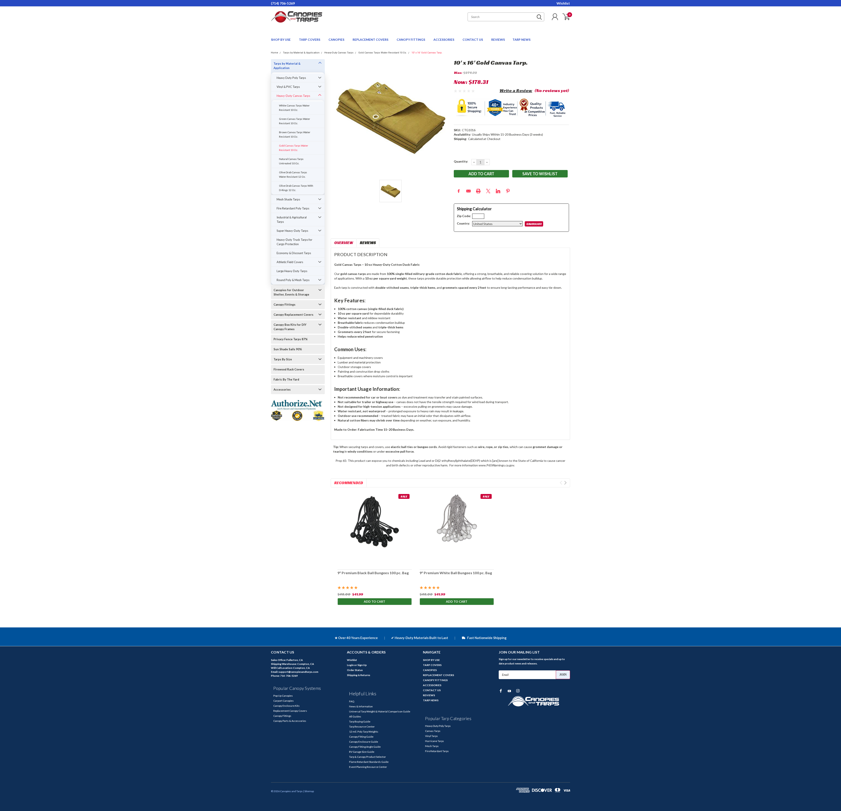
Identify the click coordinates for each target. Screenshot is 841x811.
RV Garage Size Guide (361, 751)
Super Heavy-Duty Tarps (292, 230)
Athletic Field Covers (290, 262)
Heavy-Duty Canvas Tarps (338, 52)
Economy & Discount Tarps (294, 253)
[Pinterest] (508, 191)
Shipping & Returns (358, 675)
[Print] (478, 191)
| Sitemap (308, 791)
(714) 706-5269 (283, 3)
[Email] (468, 191)
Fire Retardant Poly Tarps (293, 208)
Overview (343, 242)
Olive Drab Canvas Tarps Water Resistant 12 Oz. (293, 174)
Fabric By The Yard (286, 379)
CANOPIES (337, 39)
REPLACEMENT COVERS (371, 39)
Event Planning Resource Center (368, 767)
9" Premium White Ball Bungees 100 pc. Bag (455, 573)
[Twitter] (488, 191)
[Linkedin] (498, 191)
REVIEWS (498, 39)
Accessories (282, 389)
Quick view (374, 529)
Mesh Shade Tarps (288, 199)
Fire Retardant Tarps (437, 751)
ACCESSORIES (444, 39)
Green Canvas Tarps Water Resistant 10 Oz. (294, 121)
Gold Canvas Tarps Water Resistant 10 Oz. (382, 52)
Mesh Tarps (432, 746)
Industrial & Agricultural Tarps (292, 219)
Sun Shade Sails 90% (288, 349)
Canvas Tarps (432, 731)
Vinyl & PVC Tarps (288, 87)
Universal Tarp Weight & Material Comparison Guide (379, 711)
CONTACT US (473, 39)
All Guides (355, 716)
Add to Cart (374, 601)
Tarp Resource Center (362, 726)
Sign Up (362, 665)
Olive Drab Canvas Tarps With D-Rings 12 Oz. (296, 188)
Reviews (368, 242)
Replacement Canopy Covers (290, 710)
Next (565, 482)
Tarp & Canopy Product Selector (367, 756)
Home (274, 52)
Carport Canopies (283, 700)
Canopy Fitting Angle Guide (365, 746)
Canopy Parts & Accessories (289, 720)
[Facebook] (458, 191)
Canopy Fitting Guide (361, 736)
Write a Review (516, 90)
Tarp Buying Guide (359, 721)
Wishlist (563, 3)
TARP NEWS (521, 39)
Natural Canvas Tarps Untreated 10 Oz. (291, 161)
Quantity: (461, 161)
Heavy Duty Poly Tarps (291, 78)
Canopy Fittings (284, 304)
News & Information (361, 706)
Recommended (348, 482)
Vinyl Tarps (431, 736)
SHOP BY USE (281, 39)
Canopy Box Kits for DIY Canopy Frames (290, 327)
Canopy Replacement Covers (293, 314)
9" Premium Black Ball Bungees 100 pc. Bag (372, 573)
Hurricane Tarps (434, 741)
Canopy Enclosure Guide (363, 741)
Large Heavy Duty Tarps (292, 271)
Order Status (355, 670)
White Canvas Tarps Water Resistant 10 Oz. (294, 108)
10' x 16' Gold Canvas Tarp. (427, 52)
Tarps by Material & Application (301, 52)
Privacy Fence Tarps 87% (291, 339)
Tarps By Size (283, 359)
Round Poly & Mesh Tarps (293, 280)
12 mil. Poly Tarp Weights (363, 731)
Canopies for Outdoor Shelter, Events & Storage (291, 292)
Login (350, 665)
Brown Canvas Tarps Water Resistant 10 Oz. (294, 134)
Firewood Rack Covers (289, 369)
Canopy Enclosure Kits (286, 705)
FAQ (351, 701)
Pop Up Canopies (283, 695)
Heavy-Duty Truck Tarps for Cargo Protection (294, 242)
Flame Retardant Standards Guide (369, 761)
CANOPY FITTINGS (411, 39)
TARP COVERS (310, 39)
